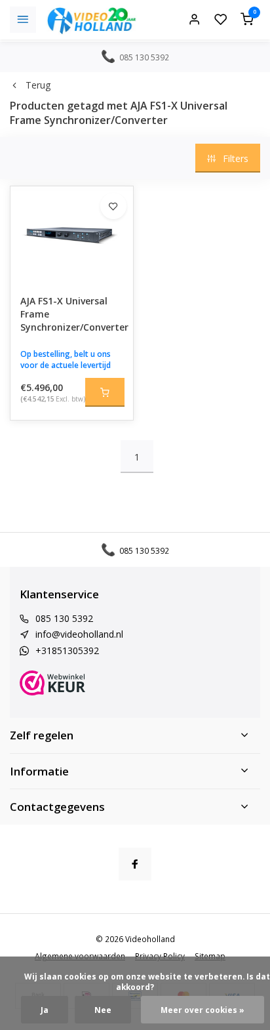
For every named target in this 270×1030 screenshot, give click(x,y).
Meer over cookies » (202, 1009)
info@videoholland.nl (79, 634)
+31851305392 (67, 650)
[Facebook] (135, 864)
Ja (44, 1009)
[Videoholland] (92, 19)
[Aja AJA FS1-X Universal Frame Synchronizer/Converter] (71, 235)
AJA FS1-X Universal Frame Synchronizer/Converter (71, 314)
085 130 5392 (64, 618)
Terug (38, 85)
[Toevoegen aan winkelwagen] (105, 392)
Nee (102, 1009)
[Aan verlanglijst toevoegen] (113, 206)
